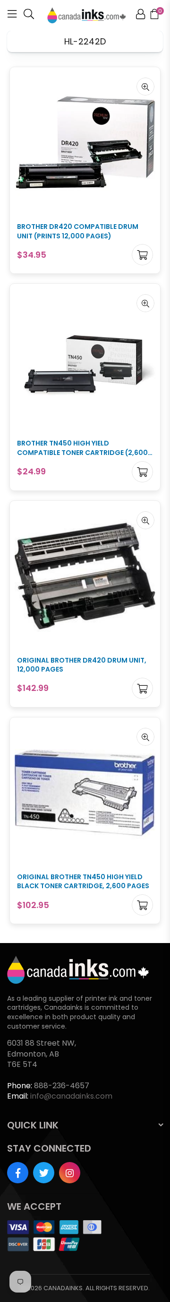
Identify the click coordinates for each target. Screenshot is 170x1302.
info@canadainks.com (71, 1096)
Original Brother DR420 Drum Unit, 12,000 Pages (81, 665)
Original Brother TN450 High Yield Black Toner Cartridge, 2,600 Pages (83, 882)
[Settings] (140, 16)
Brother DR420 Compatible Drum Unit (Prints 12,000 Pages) (77, 231)
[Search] (28, 16)
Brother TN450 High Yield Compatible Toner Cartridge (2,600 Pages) (82, 448)
